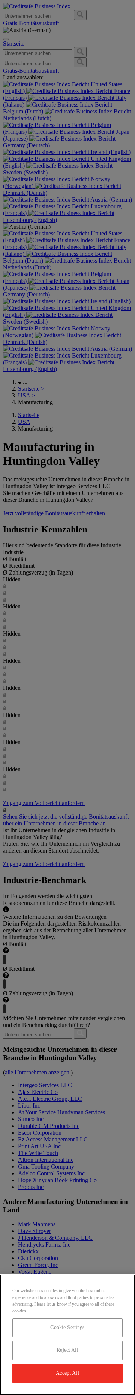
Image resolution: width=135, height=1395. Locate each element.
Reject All (67, 1350)
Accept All (67, 1373)
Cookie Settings (67, 1327)
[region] (67, 1334)
